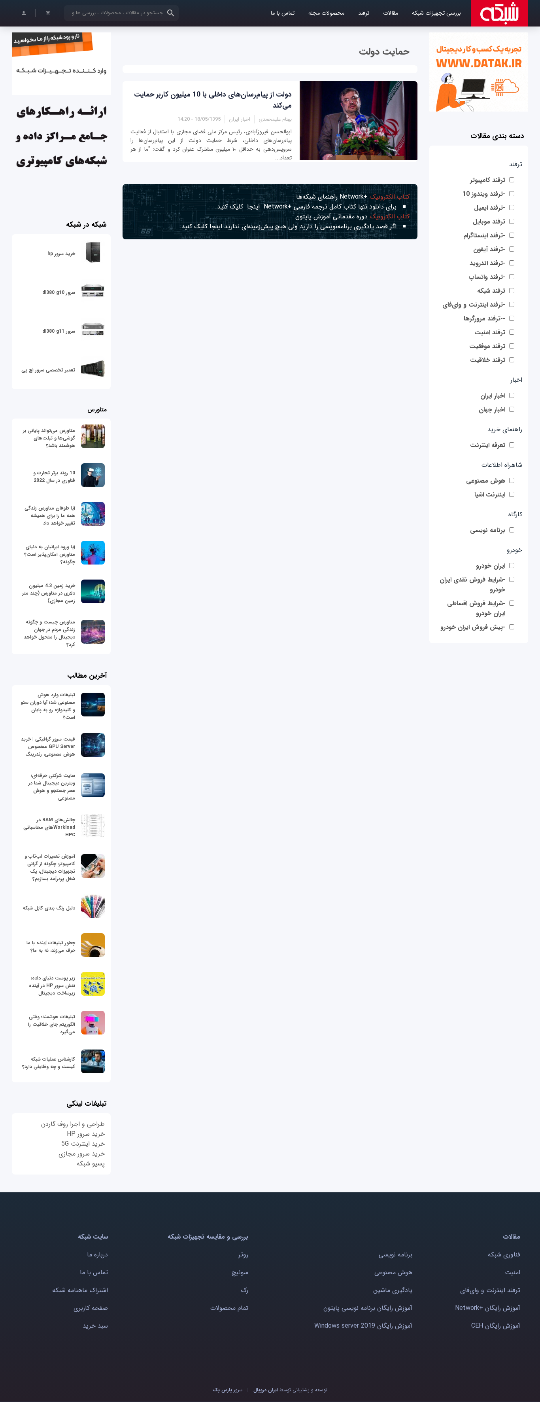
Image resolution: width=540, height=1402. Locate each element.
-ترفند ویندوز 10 (484, 194)
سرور (228, 1390)
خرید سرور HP (86, 1134)
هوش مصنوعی (485, 481)
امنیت (512, 1272)
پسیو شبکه (91, 1164)
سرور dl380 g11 (58, 331)
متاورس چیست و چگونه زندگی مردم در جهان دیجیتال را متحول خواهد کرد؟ (49, 633)
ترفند (363, 13)
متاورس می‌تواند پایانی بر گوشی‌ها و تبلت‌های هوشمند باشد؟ (49, 438)
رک (244, 1290)
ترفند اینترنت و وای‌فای (490, 1290)
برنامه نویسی (487, 530)
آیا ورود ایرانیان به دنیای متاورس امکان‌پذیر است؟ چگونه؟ (49, 554)
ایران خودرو (490, 566)
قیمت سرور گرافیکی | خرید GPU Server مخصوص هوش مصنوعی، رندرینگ (48, 746)
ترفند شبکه (491, 291)
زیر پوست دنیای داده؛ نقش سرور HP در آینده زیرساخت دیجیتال (52, 985)
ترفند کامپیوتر (487, 180)
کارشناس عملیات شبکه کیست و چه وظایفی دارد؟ (48, 1062)
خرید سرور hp (61, 254)
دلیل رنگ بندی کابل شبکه (49, 908)
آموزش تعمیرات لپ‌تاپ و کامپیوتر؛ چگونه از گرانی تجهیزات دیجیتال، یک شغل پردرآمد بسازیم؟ (50, 868)
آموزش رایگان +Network (487, 1308)
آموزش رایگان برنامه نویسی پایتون (367, 1308)
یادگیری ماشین (392, 1290)
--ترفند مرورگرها (484, 319)
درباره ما (97, 1255)
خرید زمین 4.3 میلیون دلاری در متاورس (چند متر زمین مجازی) (48, 593)
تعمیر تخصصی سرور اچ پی (48, 370)
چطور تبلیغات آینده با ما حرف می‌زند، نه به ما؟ (50, 946)
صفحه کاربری (91, 1308)
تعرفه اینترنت (487, 445)
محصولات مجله (326, 13)
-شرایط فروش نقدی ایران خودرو (472, 585)
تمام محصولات (229, 1308)
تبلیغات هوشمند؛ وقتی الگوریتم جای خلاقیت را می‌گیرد (51, 1024)
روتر (243, 1255)
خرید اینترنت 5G (83, 1144)
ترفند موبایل (489, 222)
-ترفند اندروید (487, 263)
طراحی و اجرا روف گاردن (73, 1124)
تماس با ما (282, 13)
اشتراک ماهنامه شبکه (80, 1290)
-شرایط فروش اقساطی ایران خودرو (476, 608)
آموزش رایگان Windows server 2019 (363, 1326)
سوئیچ (240, 1272)
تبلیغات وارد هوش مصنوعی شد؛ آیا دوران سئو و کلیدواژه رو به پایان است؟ (48, 706)
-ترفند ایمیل (489, 208)
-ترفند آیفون (489, 249)
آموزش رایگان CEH (495, 1326)
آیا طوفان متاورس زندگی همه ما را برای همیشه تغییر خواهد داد (50, 515)
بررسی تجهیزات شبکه (436, 13)
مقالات (390, 13)
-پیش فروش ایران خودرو (472, 627)
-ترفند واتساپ (486, 277)
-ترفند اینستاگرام (484, 236)
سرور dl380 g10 (58, 292)
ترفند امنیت (489, 332)
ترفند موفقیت (487, 346)
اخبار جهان (492, 410)
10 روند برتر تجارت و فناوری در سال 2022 (54, 476)
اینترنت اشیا (489, 495)
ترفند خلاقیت (487, 360)
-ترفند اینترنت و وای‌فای (473, 305)
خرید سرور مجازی (82, 1154)
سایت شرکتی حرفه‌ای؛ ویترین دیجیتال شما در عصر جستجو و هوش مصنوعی (51, 787)
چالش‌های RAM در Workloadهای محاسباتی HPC (49, 827)
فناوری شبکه (504, 1255)
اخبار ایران (492, 396)
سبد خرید (95, 1326)
